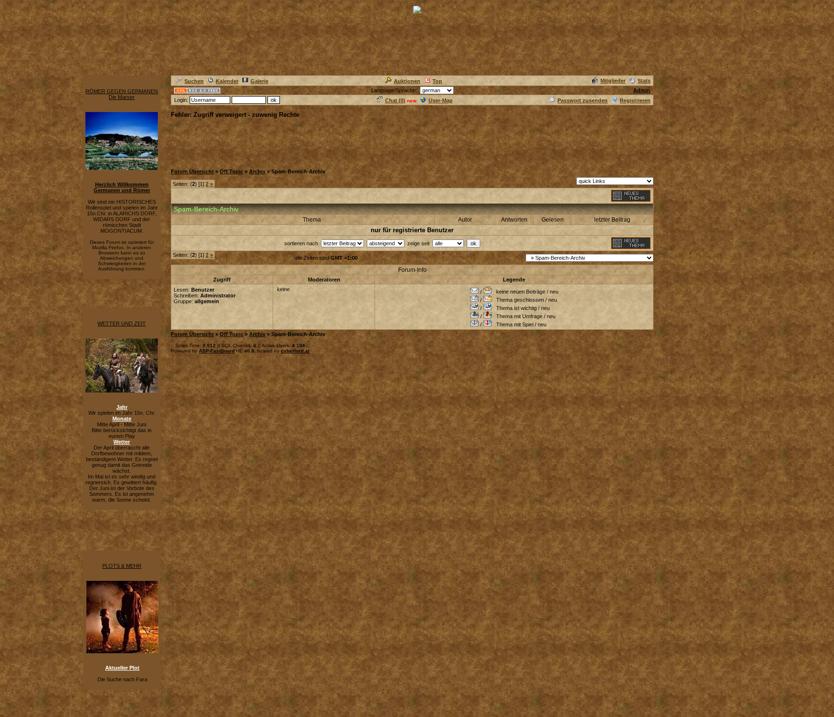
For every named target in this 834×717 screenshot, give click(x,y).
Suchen (194, 81)
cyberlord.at (295, 350)
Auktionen (407, 81)
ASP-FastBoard (217, 350)
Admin (641, 90)
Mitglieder (613, 81)
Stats (644, 81)
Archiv (257, 171)
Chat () (395, 100)
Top (437, 81)
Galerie (259, 81)
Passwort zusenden (582, 100)
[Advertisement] (346, 141)
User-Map (441, 100)
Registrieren (635, 100)
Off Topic (231, 171)
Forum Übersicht (192, 171)
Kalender (227, 81)
